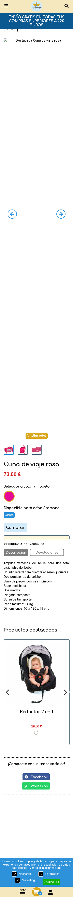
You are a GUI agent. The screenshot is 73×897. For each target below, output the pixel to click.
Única (9, 515)
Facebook (38, 777)
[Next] (65, 692)
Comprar (15, 527)
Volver (10, 29)
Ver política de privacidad (45, 867)
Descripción (16, 552)
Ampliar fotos (37, 435)
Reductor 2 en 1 (36, 711)
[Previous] (8, 692)
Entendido (51, 881)
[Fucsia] (9, 496)
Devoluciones (46, 552)
